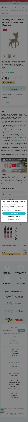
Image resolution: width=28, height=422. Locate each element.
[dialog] (14, 211)
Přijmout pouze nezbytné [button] (14, 216)
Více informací (19, 210)
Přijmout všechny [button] (14, 213)
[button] (14, 220)
